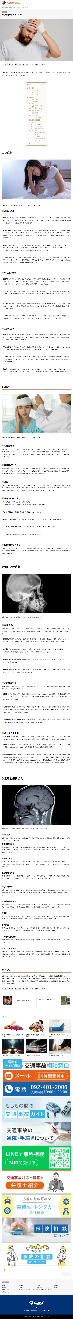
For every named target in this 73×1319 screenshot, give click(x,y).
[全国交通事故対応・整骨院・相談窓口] (11, 2)
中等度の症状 (36, 92)
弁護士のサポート (40, 140)
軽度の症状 (35, 90)
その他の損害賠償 (40, 138)
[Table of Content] (43, 85)
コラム (4, 12)
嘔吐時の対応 (36, 101)
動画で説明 (39, 1287)
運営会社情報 (34, 1310)
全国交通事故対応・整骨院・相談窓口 (32, 1316)
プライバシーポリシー (43, 1310)
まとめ (31, 143)
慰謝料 (37, 134)
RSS (36, 1307)
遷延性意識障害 (39, 128)
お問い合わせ (26, 1310)
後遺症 (34, 122)
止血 (33, 104)
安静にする (35, 99)
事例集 (3, 1285)
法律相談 (21, 1285)
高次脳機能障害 (39, 124)
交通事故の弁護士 (6, 1292)
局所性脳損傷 (36, 115)
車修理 (38, 1285)
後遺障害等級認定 (40, 132)
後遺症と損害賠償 (34, 120)
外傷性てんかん (39, 126)
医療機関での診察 (37, 108)
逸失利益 (37, 136)
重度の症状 (35, 94)
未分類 (20, 1287)
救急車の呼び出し (37, 106)
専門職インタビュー (6, 1289)
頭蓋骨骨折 (35, 113)
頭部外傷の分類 (34, 111)
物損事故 (4, 1287)
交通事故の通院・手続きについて (44, 1289)
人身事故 (56, 1285)
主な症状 (31, 88)
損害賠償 (34, 130)
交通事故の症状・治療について (26, 1289)
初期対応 (31, 97)
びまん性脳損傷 (36, 117)
